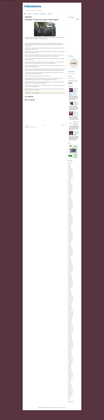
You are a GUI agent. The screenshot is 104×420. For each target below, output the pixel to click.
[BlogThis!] (35, 92)
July (68, 163)
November (69, 174)
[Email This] (34, 92)
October (69, 175)
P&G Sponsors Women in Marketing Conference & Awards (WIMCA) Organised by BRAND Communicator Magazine (73, 91)
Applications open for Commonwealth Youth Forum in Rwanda (76, 123)
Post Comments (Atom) (32, 127)
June (68, 165)
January (69, 171)
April (69, 167)
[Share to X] (36, 92)
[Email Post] (32, 92)
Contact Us (50, 13)
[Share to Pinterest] (38, 92)
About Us (30, 13)
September (69, 176)
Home (25, 13)
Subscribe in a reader (71, 73)
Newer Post (27, 125)
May (68, 166)
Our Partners (35, 13)
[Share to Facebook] (37, 92)
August (69, 162)
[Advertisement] (73, 37)
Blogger (65, 407)
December (69, 172)
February (69, 170)
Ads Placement (43, 13)
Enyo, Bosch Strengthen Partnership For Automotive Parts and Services (76, 103)
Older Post (63, 125)
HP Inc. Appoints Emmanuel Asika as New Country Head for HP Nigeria (76, 133)
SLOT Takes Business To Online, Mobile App (76, 113)
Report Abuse (70, 401)
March (69, 169)
